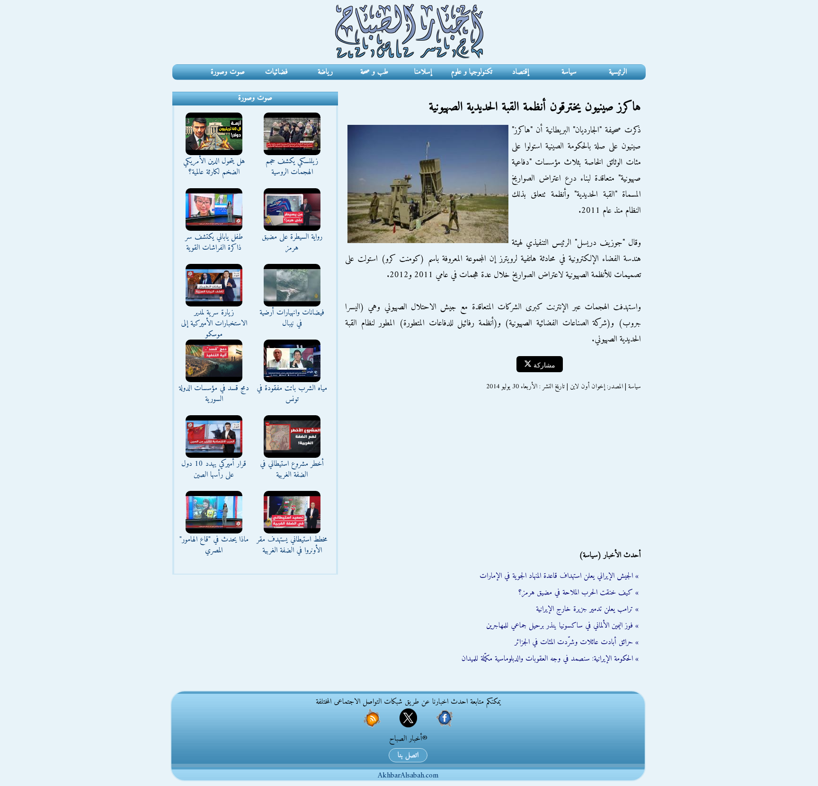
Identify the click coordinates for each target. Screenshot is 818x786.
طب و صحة (374, 72)
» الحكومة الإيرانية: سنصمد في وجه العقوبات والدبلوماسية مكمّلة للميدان (550, 658)
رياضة (325, 72)
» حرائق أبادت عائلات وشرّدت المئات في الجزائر (577, 642)
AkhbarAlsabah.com (408, 775)
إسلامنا (423, 72)
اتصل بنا (408, 755)
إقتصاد (520, 72)
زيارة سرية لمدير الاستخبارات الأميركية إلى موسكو (214, 323)
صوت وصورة (228, 72)
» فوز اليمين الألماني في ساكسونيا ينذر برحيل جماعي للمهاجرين (562, 625)
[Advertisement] (492, 470)
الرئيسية (618, 72)
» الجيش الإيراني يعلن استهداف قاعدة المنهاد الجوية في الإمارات (559, 576)
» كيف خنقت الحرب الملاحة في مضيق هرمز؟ (578, 592)
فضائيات (276, 72)
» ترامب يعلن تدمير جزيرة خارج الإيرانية (587, 609)
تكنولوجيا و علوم (471, 72)
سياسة (569, 72)
